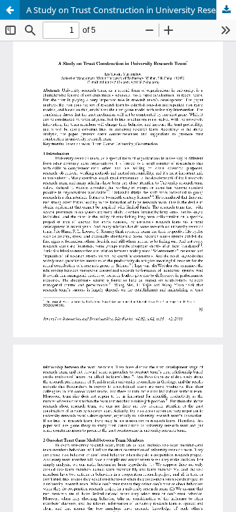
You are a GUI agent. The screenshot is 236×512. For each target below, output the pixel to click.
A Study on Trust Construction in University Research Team (131, 10)
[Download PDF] (226, 10)
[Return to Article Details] (10, 10)
